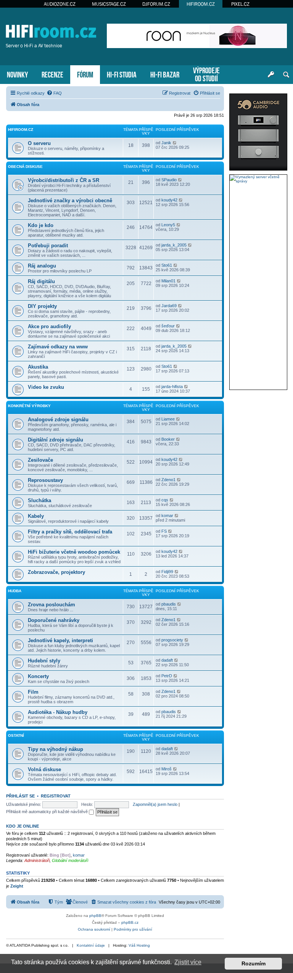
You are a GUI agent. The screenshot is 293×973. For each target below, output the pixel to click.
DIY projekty (42, 306)
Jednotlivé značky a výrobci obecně (70, 200)
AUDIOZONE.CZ (60, 4)
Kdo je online (22, 826)
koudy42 (169, 200)
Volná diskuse (44, 769)
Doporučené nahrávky (53, 620)
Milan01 (168, 281)
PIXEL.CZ (240, 4)
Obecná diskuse (25, 166)
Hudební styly (44, 661)
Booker (168, 439)
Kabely (36, 516)
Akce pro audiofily (49, 326)
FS (164, 531)
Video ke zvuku (46, 387)
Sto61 (166, 265)
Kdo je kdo (40, 225)
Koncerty (38, 676)
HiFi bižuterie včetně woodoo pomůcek (74, 552)
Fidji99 (167, 571)
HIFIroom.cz (20, 129)
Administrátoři (37, 860)
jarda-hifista (172, 386)
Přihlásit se (20, 796)
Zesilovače (40, 460)
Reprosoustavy (45, 480)
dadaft (167, 660)
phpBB (95, 915)
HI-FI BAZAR (164, 74)
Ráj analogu (42, 266)
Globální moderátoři (70, 860)
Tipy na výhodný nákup (55, 749)
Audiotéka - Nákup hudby (57, 712)
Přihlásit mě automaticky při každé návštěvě (47, 811)
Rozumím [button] (253, 963)
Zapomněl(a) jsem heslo (155, 804)
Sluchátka (39, 500)
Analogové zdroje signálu (58, 419)
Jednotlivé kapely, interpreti (60, 640)
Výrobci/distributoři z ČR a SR (63, 180)
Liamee (168, 419)
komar (167, 515)
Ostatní (16, 735)
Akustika (38, 367)
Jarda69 (169, 305)
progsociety (172, 640)
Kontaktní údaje (91, 945)
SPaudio (169, 179)
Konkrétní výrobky (29, 406)
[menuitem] (54, 93)
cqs (164, 500)
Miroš (166, 769)
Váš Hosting (139, 945)
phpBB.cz (129, 922)
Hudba (14, 591)
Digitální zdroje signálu (55, 440)
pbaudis (168, 604)
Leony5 (168, 224)
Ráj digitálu (41, 281)
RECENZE (52, 74)
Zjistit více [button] (187, 962)
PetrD (166, 675)
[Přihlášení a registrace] (271, 74)
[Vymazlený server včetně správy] (258, 179)
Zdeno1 (168, 479)
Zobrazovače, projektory (56, 572)
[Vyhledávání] (286, 74)
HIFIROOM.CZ (201, 4)
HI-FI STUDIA (122, 74)
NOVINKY (17, 74)
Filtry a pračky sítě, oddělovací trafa (70, 532)
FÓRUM (85, 74)
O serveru (39, 143)
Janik (166, 142)
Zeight (16, 886)
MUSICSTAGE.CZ (109, 4)
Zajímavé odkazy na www (58, 347)
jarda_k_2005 (174, 245)
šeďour (168, 326)
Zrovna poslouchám (51, 604)
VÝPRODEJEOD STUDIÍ (206, 74)
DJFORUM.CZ (156, 4)
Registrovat (56, 796)
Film (33, 692)
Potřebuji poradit (48, 245)
